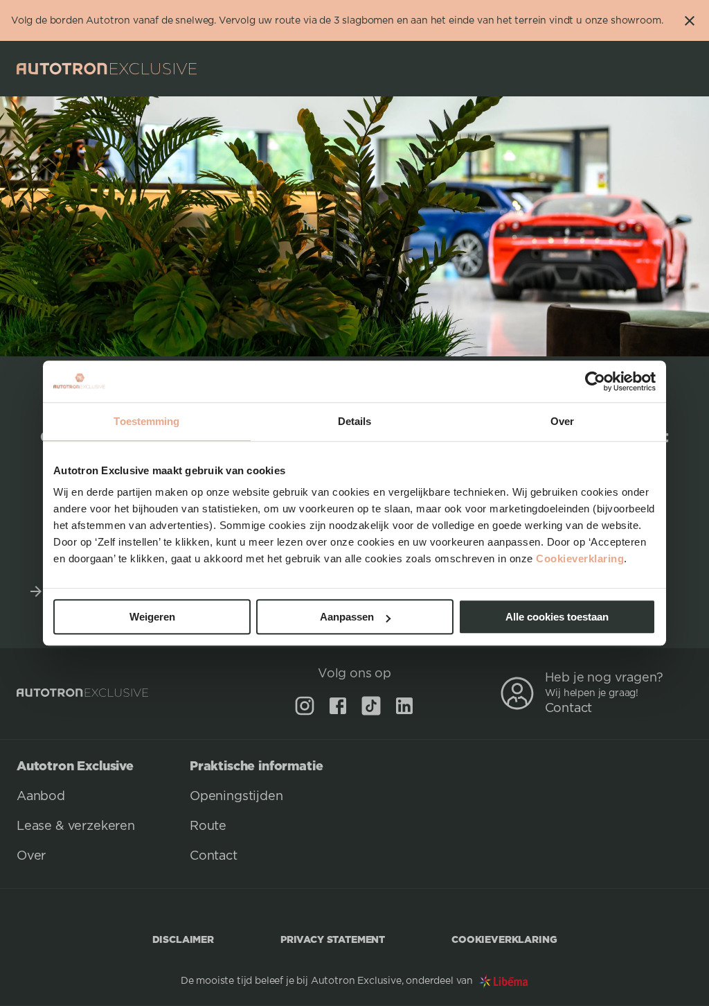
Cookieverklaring (580, 558)
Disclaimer (183, 939)
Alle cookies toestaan (557, 617)
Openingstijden (236, 796)
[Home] (107, 68)
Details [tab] (355, 421)
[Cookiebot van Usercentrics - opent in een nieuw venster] (595, 381)
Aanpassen (347, 617)
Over (31, 856)
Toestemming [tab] (146, 421)
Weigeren (152, 617)
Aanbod (41, 796)
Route (208, 826)
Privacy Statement (332, 939)
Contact (569, 708)
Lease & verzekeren (76, 826)
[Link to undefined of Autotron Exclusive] (304, 705)
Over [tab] (562, 421)
